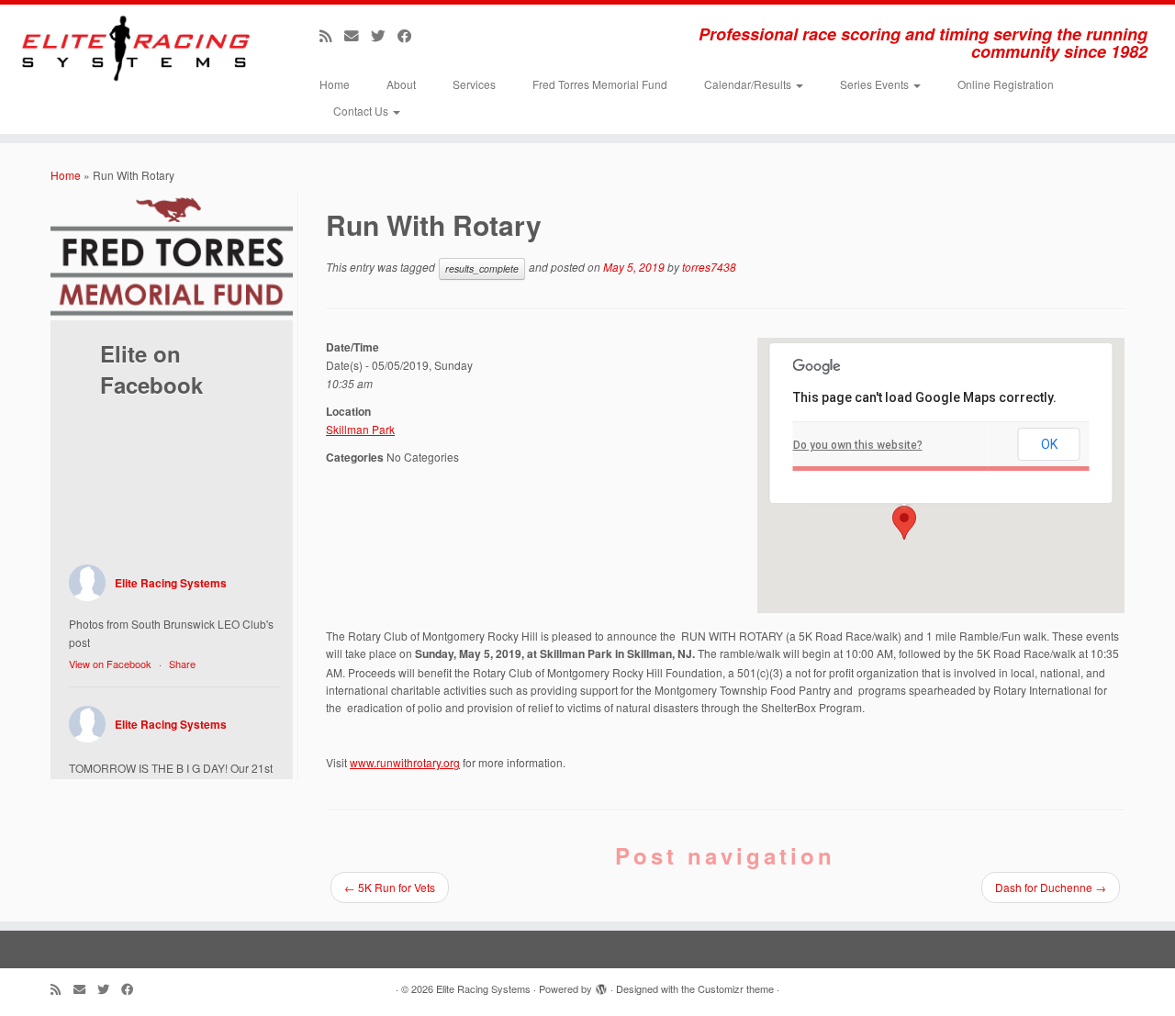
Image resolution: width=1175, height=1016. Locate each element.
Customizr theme (736, 988)
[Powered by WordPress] (601, 984)
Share (182, 663)
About (401, 84)
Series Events (876, 84)
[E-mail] (357, 35)
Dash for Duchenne (1050, 887)
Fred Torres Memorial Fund (599, 84)
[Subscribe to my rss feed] (331, 35)
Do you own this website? (858, 445)
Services (474, 84)
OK (1049, 444)
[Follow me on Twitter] (384, 35)
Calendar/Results (749, 84)
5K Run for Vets (389, 887)
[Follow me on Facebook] (410, 35)
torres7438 (709, 266)
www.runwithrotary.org (405, 762)
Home (334, 84)
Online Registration (1005, 84)
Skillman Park (360, 429)
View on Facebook (110, 663)
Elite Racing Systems (171, 583)
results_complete (482, 268)
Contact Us (362, 110)
